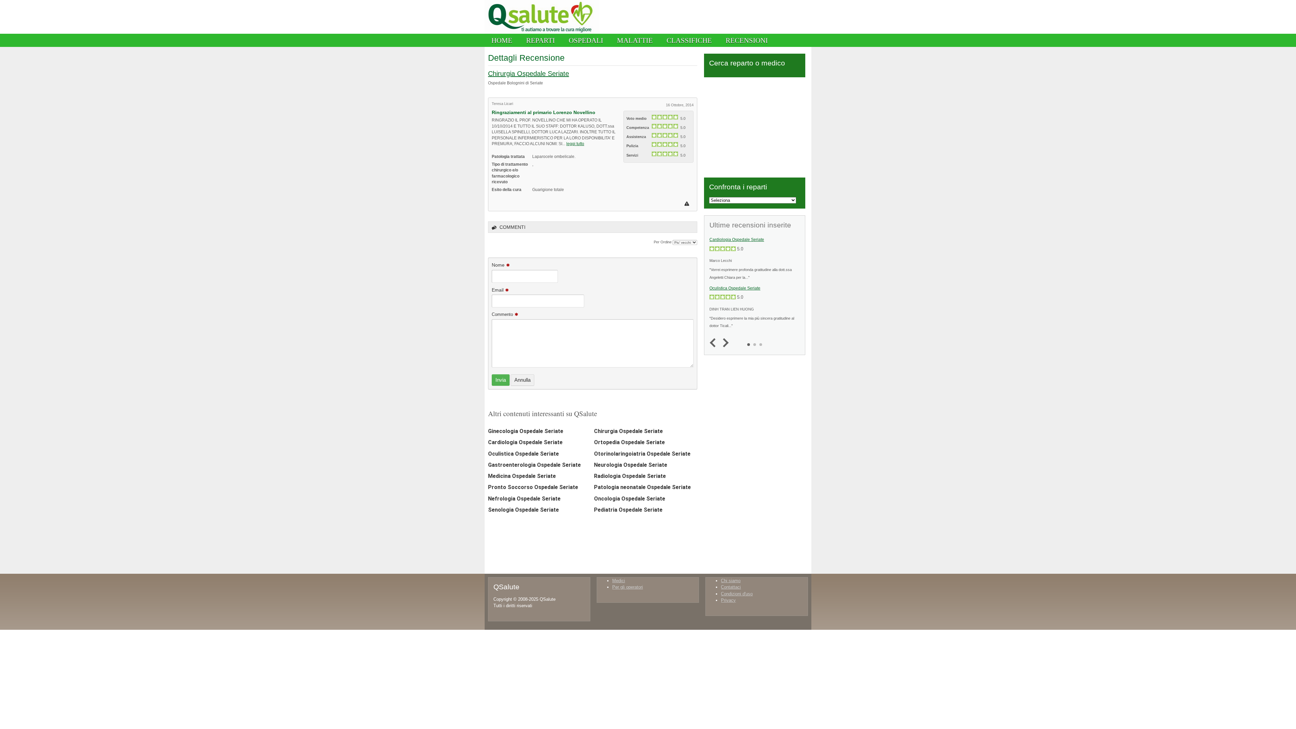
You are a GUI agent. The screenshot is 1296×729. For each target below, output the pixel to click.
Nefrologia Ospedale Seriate (524, 498)
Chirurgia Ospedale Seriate (528, 73)
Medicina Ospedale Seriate (522, 476)
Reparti (540, 40)
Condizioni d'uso (737, 593)
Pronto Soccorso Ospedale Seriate (533, 487)
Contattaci (731, 587)
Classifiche (689, 40)
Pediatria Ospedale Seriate (628, 510)
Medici (618, 580)
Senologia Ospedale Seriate (523, 510)
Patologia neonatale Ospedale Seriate (642, 487)
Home (501, 40)
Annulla (522, 380)
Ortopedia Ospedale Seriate (629, 442)
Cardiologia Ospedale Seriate (525, 442)
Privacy (728, 600)
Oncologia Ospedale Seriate (629, 498)
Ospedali (586, 40)
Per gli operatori (627, 587)
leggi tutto (575, 143)
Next (724, 343)
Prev (714, 343)
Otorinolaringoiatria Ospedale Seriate (642, 454)
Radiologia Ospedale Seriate (630, 476)
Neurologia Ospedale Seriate (630, 465)
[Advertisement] (754, 126)
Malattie (635, 40)
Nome (498, 265)
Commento (502, 314)
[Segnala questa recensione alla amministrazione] (688, 204)
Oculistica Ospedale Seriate (523, 454)
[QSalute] (542, 32)
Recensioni (747, 40)
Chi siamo (730, 580)
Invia (500, 380)
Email (498, 290)
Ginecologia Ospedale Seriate (525, 431)
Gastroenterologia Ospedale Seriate (534, 465)
